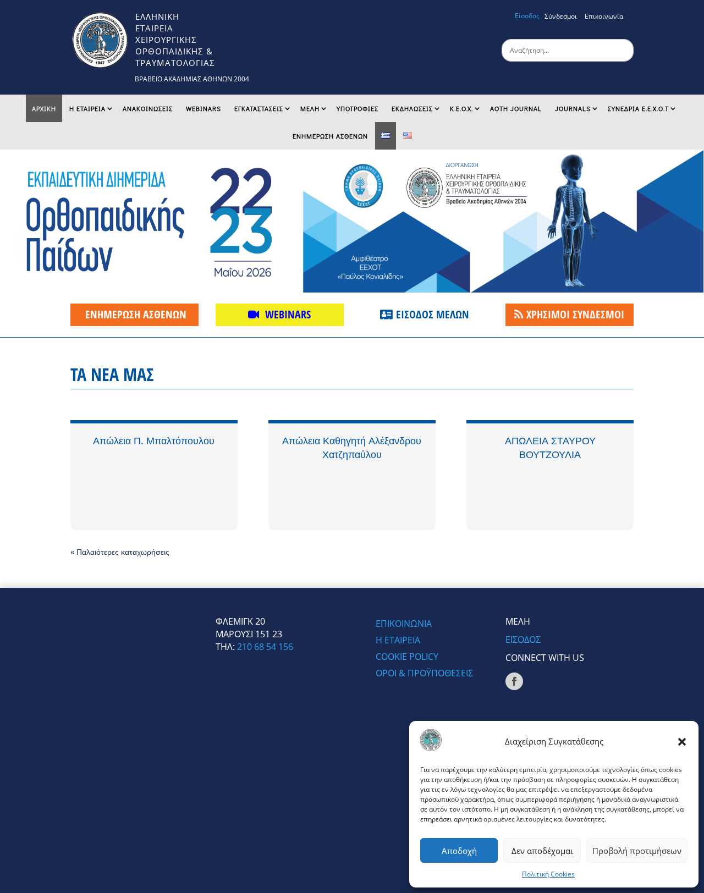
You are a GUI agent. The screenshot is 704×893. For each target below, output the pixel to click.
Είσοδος (527, 15)
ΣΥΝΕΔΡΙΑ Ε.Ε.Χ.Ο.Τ (638, 108)
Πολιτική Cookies (548, 874)
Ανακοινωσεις (148, 108)
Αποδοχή (459, 850)
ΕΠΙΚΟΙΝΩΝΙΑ (404, 625)
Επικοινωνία (604, 16)
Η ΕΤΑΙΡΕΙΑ (87, 108)
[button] (682, 741)
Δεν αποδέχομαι (542, 850)
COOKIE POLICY (407, 658)
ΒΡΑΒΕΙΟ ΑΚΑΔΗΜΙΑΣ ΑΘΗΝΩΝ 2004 (192, 79)
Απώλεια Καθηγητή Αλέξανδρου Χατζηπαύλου (351, 447)
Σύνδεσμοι (560, 16)
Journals (573, 108)
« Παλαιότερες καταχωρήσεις (119, 552)
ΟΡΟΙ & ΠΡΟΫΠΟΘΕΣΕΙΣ (424, 674)
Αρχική (44, 108)
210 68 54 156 (265, 647)
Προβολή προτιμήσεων (636, 850)
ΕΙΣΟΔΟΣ (523, 639)
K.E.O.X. (461, 108)
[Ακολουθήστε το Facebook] (514, 681)
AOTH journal (516, 108)
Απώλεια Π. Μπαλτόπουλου (154, 440)
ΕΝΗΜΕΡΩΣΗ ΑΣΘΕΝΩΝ (330, 135)
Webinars (203, 108)
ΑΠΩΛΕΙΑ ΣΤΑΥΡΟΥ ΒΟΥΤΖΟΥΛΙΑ (550, 447)
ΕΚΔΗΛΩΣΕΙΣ (412, 108)
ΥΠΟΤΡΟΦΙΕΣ (357, 108)
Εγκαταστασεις (258, 108)
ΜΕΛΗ (310, 108)
